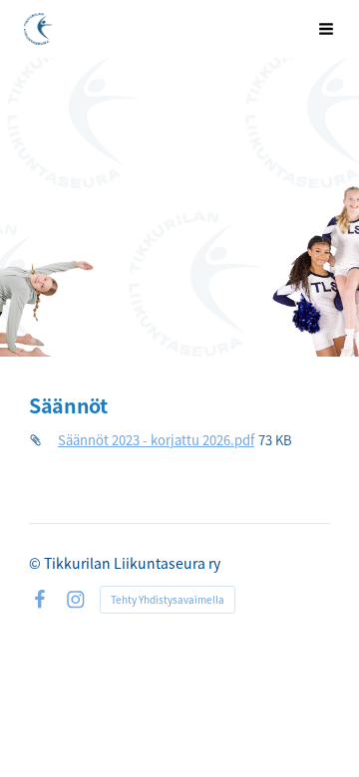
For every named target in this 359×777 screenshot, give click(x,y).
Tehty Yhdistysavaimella (167, 599)
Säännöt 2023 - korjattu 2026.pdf (156, 439)
